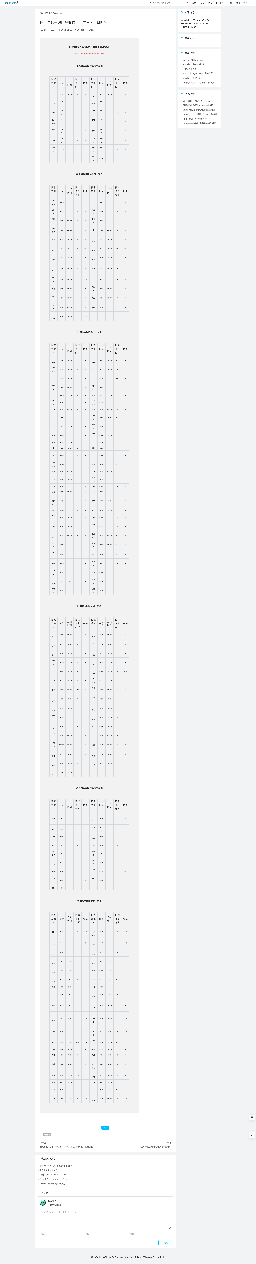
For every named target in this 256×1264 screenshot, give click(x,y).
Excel (202, 3)
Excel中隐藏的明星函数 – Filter (54, 1179)
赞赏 (105, 1128)
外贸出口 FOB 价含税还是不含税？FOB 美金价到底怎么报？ (67, 1147)
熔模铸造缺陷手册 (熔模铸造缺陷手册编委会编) (204, 123)
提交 (166, 1242)
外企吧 (162, 1257)
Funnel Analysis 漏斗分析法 (52, 1184)
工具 (230, 3)
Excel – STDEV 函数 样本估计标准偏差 (200, 114)
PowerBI (212, 3)
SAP (222, 3)
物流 (238, 3)
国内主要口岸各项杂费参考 (195, 119)
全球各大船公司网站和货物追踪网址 (155, 1147)
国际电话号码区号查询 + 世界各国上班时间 (202, 105)
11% (252, 1135)
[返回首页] (13, 3)
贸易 (245, 3)
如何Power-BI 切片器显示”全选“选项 (56, 1166)
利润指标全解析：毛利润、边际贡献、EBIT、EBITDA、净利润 (210, 82)
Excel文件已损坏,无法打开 (194, 78)
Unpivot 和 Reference (193, 60)
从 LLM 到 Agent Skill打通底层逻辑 (199, 73)
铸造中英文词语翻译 (49, 1170)
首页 (194, 3)
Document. (120, 1257)
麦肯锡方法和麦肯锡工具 (194, 64)
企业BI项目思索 (190, 69)
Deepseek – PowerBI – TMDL (53, 1175)
